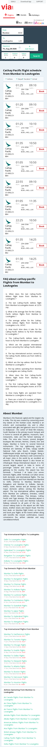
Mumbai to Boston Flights (15, 671)
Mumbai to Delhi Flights (14, 573)
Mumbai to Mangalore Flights (16, 621)
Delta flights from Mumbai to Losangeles (21, 744)
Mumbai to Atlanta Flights (14, 666)
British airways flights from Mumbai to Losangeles (20, 733)
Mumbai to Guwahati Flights (15, 605)
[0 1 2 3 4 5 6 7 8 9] (15, 58)
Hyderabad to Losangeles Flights (17, 550)
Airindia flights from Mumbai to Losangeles (22, 715)
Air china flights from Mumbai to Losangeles (18, 704)
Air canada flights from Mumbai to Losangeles (18, 698)
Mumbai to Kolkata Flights (15, 589)
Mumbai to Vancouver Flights (16, 677)
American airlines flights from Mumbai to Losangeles (21, 723)
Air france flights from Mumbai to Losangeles (18, 710)
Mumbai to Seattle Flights (14, 650)
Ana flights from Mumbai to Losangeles (20, 728)
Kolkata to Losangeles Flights (16, 561)
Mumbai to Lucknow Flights (15, 595)
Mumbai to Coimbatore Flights (16, 600)
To (4, 38)
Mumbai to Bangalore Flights (16, 579)
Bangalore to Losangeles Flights (17, 555)
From (4, 30)
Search (36, 56)
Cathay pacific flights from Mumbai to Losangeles (20, 739)
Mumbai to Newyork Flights (15, 661)
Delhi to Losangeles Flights (15, 539)
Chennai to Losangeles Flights (16, 545)
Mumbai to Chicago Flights (15, 645)
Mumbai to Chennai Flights (15, 584)
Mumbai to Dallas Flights (14, 655)
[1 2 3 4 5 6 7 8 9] (6, 58)
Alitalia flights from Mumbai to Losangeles (21, 719)
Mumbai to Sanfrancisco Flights (17, 634)
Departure (6, 46)
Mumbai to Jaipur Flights (14, 611)
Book (41, 91)
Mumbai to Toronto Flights (15, 639)
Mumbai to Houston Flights (15, 682)
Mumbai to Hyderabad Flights (16, 616)
